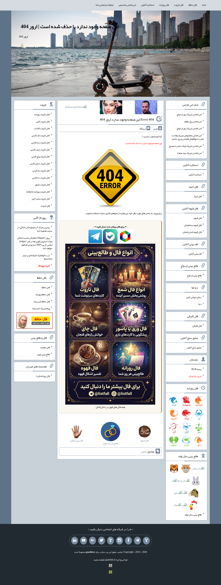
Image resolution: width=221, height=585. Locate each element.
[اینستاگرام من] (119, 541)
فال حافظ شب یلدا (41, 301)
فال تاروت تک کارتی (41, 135)
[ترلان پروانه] (111, 108)
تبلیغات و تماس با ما (104, 4)
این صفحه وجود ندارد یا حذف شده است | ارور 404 (70, 26)
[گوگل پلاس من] (92, 541)
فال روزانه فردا (43, 376)
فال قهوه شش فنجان (192, 232)
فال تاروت (178, 4)
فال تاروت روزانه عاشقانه (38, 191)
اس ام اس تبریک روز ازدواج (189, 114)
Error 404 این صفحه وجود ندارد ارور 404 (127, 119)
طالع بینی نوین (43, 354)
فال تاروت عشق (42, 184)
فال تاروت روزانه (42, 114)
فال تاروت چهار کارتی (40, 149)
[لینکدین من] (74, 541)
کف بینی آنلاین (195, 253)
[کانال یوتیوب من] (83, 541)
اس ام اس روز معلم (193, 121)
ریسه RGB (196, 369)
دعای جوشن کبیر (194, 297)
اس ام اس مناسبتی (127, 4)
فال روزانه (164, 4)
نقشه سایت (99, 559)
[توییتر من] (101, 541)
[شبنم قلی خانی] (76, 107)
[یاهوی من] (146, 541)
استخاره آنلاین (147, 4)
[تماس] (110, 541)
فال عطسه (45, 347)
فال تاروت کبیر (43, 121)
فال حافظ (193, 4)
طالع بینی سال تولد (193, 514)
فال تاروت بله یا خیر (41, 198)
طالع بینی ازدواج (194, 275)
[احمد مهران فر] (146, 108)
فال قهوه (198, 218)
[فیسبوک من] (128, 541)
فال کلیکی (197, 325)
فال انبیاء (197, 196)
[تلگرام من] (137, 541)
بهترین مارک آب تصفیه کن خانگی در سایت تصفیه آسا (34, 229)
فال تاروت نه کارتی (41, 170)
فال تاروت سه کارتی (40, 142)
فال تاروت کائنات (42, 128)
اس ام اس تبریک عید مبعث (189, 152)
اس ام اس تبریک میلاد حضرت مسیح (185, 145)
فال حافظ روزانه (43, 294)
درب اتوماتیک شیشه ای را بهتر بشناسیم (37, 257)
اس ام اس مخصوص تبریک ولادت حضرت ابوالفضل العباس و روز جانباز (188, 137)
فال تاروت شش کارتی (40, 163)
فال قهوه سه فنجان (193, 224)
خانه (204, 4)
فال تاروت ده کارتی (41, 177)
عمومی (144, 451)
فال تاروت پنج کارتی (40, 156)
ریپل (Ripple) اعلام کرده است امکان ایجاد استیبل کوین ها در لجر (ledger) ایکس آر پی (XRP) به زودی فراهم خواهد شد (34, 243)
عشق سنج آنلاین (194, 347)
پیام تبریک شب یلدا (41, 308)
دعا (200, 304)
